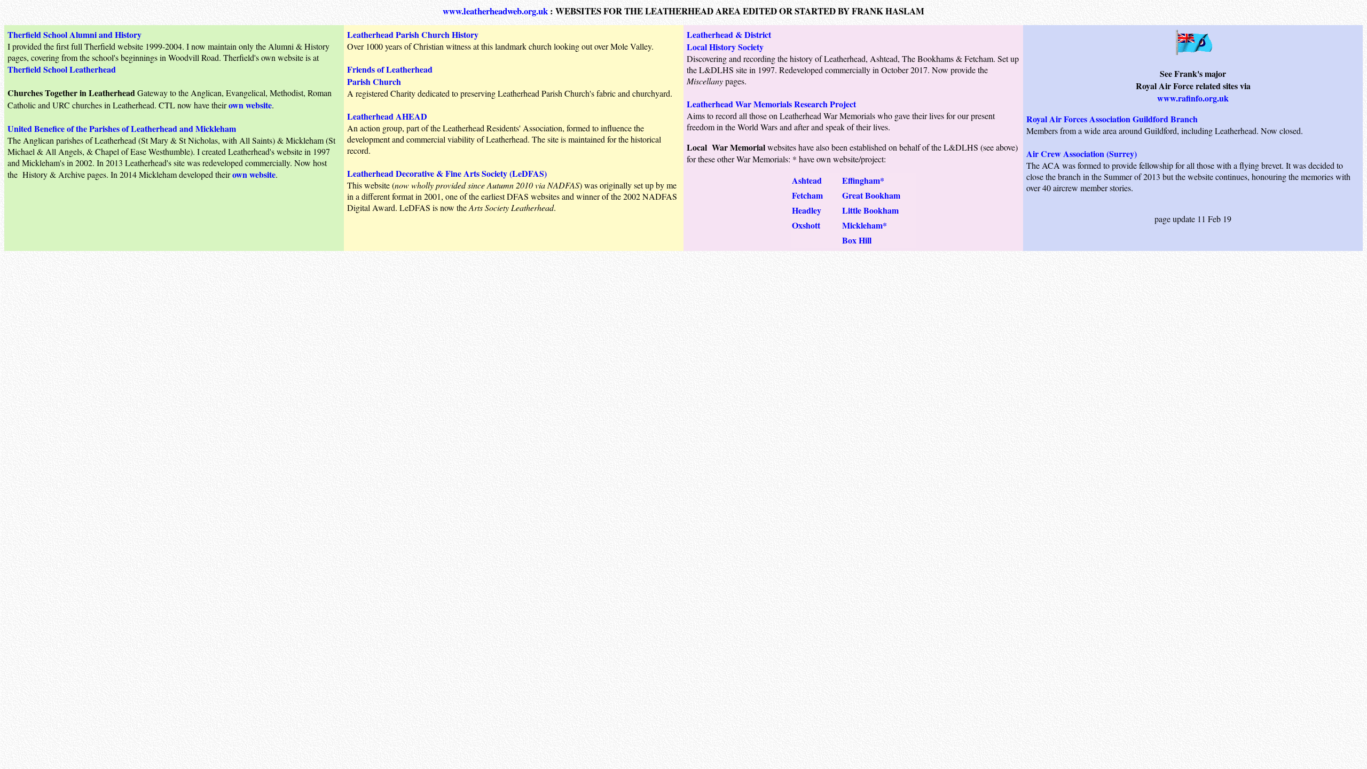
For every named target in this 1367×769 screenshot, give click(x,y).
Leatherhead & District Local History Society (729, 40)
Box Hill (856, 240)
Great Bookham (871, 195)
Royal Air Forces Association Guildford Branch (1112, 119)
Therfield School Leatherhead (61, 69)
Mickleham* (864, 225)
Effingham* (863, 180)
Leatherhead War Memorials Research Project (771, 104)
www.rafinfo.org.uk (1193, 98)
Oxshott (806, 225)
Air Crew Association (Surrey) (1081, 153)
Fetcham (807, 195)
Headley (806, 210)
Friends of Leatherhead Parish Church (390, 75)
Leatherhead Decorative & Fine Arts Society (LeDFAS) (447, 173)
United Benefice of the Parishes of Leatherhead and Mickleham (121, 128)
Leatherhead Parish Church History (412, 34)
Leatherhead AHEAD (387, 116)
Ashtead (807, 180)
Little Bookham (870, 210)
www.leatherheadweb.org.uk (495, 11)
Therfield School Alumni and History (74, 34)
